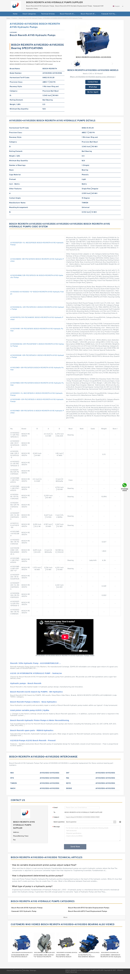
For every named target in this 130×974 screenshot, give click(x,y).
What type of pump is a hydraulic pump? (32, 886)
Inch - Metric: (14, 184)
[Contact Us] (125, 487)
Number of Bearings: (17, 165)
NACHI (13, 788)
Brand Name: (15, 69)
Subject (55, 817)
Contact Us (18, 970)
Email (55, 808)
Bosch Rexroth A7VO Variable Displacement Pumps (90, 14)
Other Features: (15, 189)
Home (15, 14)
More (65, 917)
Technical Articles (48, 14)
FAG (67, 778)
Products (14, 18)
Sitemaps (33, 970)
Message (56, 827)
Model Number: (16, 73)
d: (10, 193)
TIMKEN (13, 783)
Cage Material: (15, 175)
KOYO (68, 783)
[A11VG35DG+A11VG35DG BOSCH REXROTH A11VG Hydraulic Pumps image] (93, 41)
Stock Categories (29, 14)
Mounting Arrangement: (18, 207)
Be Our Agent (93, 92)
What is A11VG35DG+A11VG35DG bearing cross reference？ (93, 77)
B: (10, 212)
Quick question (59, 822)
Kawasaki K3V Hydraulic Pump (110, 14)
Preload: (12, 179)
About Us (10, 970)
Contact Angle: (15, 198)
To (54, 812)
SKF (67, 773)
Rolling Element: (16, 100)
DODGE (69, 788)
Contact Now (93, 82)
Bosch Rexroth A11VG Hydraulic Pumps (69, 14)
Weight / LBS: (15, 104)
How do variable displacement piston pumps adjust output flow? (44, 865)
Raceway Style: (16, 87)
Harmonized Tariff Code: (20, 78)
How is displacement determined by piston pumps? (37, 875)
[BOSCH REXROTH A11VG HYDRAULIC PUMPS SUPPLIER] (16, 5)
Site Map (26, 970)
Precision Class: (16, 82)
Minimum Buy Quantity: (19, 109)
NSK (12, 773)
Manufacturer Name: (17, 203)
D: (10, 96)
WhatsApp (93, 87)
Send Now (75, 846)
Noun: (11, 170)
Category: (14, 91)
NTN (12, 778)
